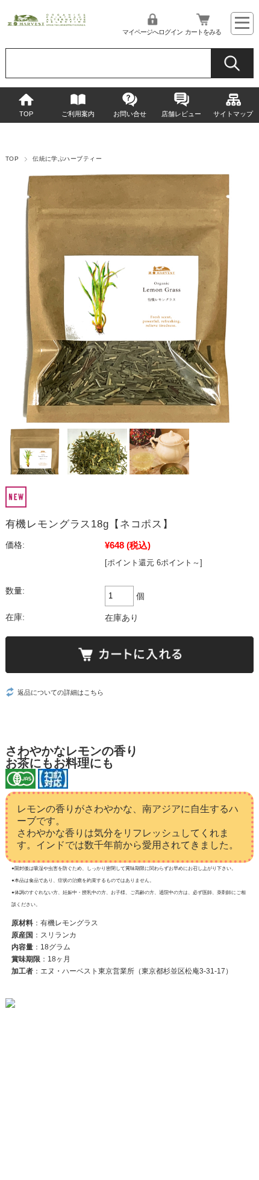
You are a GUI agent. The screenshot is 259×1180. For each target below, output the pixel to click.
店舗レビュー (181, 113)
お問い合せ (129, 113)
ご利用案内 (78, 113)
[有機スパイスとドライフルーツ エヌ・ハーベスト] (46, 24)
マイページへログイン (152, 32)
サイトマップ (233, 113)
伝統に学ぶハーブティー (67, 158)
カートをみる (203, 32)
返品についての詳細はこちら (60, 692)
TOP (26, 113)
